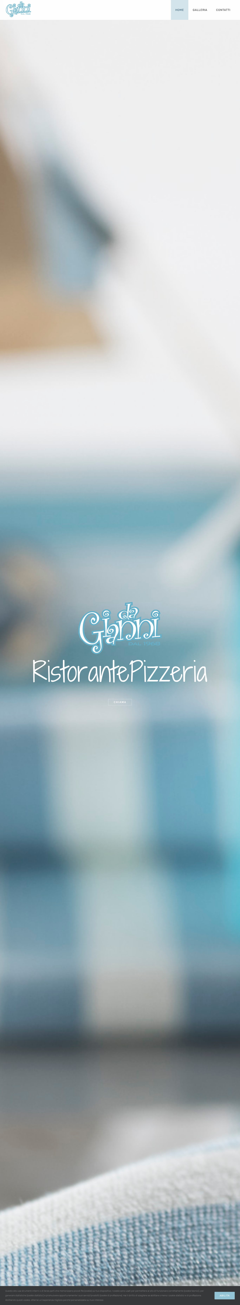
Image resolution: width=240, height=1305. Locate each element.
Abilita (225, 1295)
